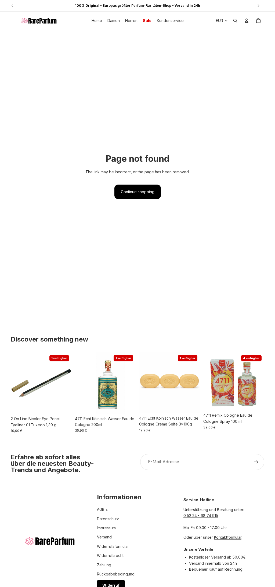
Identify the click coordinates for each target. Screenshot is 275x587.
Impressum (106, 528)
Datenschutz (108, 518)
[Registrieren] (256, 462)
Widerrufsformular (113, 546)
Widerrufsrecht (110, 555)
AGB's (102, 509)
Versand (104, 537)
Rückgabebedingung (116, 574)
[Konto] (246, 21)
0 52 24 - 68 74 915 (200, 515)
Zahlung (104, 565)
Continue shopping (137, 191)
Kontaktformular (227, 537)
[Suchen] (235, 21)
